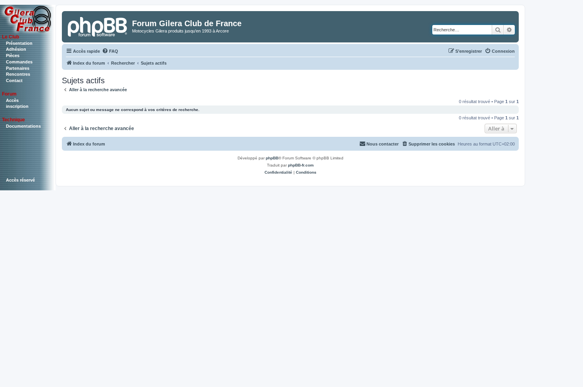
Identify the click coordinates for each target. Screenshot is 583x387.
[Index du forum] (98, 25)
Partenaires (17, 68)
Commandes (19, 61)
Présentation (19, 43)
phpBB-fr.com (301, 165)
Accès (12, 100)
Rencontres (18, 74)
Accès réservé (20, 180)
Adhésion (16, 49)
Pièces (12, 55)
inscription (17, 106)
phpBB (272, 158)
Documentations (23, 126)
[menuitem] (110, 51)
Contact (14, 80)
